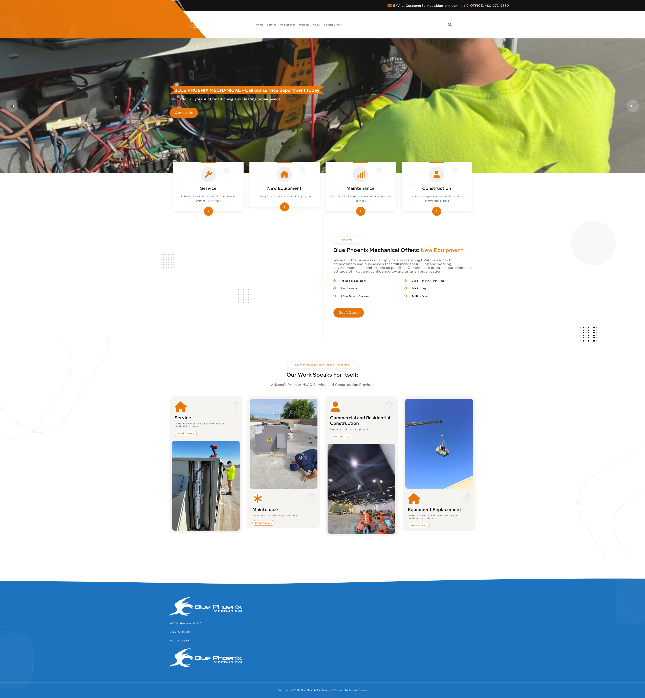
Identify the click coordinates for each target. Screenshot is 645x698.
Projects (304, 24)
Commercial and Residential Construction (360, 420)
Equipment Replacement (434, 509)
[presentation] (12, 106)
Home (259, 24)
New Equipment (284, 188)
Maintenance (287, 24)
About (316, 24)
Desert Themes (358, 690)
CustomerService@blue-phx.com (432, 6)
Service (271, 24)
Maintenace (265, 509)
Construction (436, 188)
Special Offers (333, 24)
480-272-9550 (497, 6)
